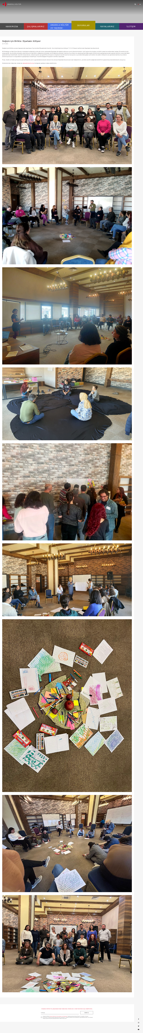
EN (140, 4)
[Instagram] (138, 1022)
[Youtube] (138, 1029)
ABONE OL (86, 1012)
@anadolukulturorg (28, 63)
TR (138, 4)
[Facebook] (138, 1019)
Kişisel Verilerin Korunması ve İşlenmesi (58, 1016)
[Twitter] (138, 1026)
